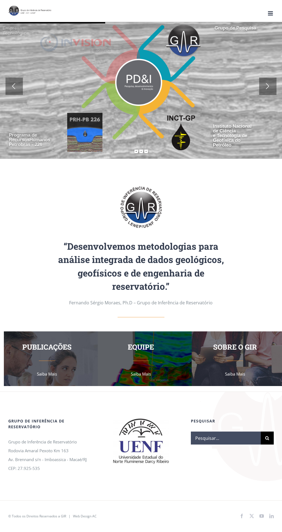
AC (94, 516)
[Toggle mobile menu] (271, 13)
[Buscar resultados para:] (226, 437)
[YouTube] (261, 516)
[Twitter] (252, 516)
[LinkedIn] (271, 516)
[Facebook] (242, 516)
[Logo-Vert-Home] (141, 188)
